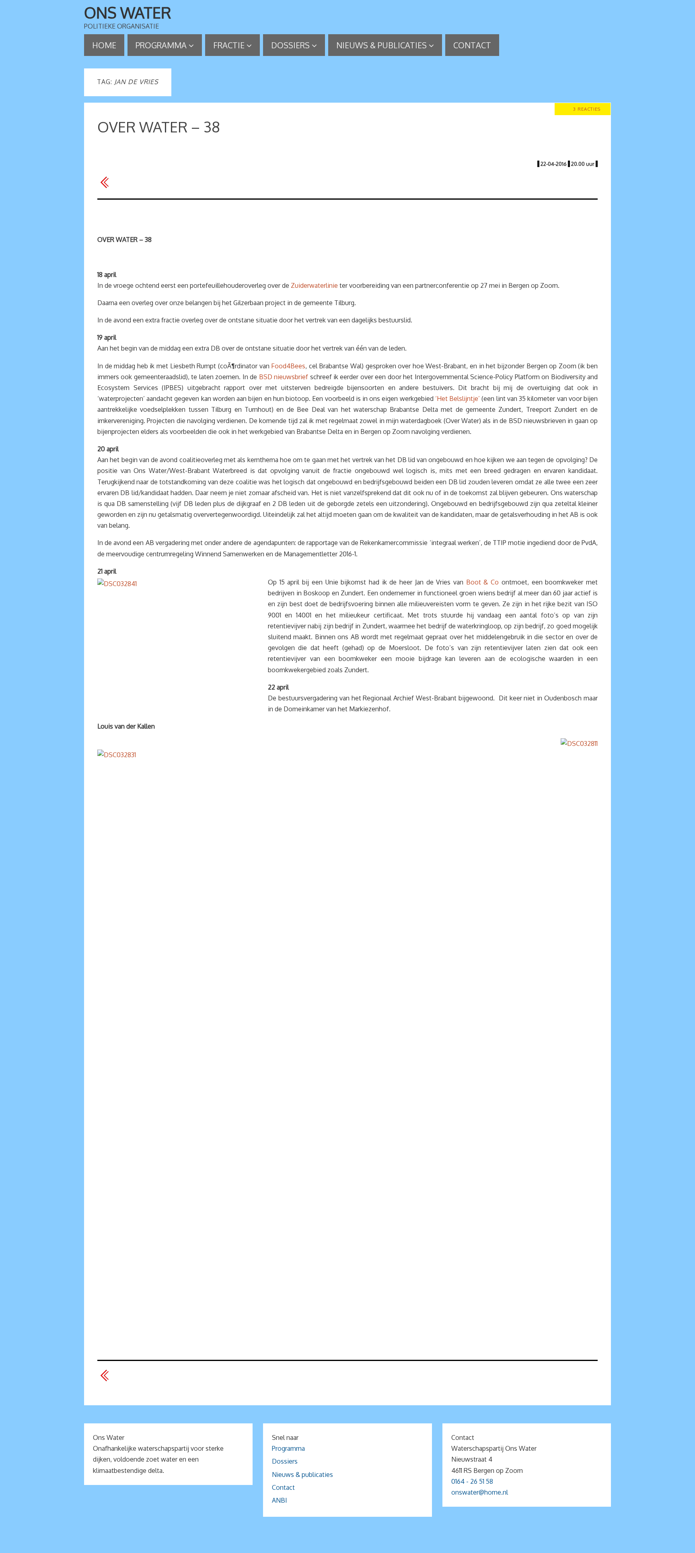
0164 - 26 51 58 (472, 1481)
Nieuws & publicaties (302, 1474)
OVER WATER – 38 (158, 127)
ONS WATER (127, 12)
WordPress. (395, 1544)
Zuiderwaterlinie (314, 285)
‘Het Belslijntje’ (457, 398)
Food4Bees (288, 366)
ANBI (279, 1500)
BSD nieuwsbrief (283, 377)
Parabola (361, 1544)
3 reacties (586, 109)
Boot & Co (482, 582)
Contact (283, 1487)
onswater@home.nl (479, 1492)
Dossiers (285, 1461)
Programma (288, 1448)
